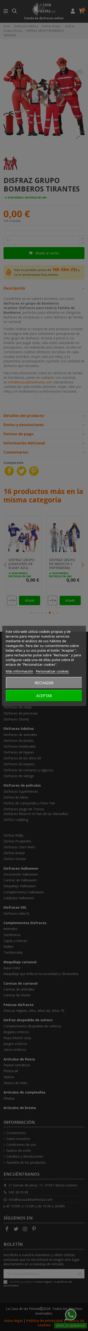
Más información (19, 671)
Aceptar (44, 695)
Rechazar (44, 682)
